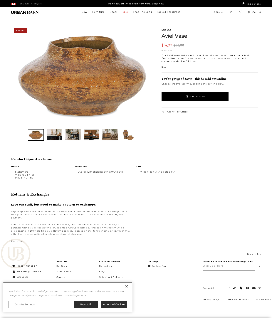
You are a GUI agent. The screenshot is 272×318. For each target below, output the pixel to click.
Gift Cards (22, 277)
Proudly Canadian (27, 266)
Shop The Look (142, 12)
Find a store (253, 3)
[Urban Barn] (16, 254)
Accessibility (263, 299)
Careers (61, 277)
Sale (125, 12)
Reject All (85, 304)
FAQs (102, 271)
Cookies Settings (25, 304)
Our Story (61, 266)
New (84, 12)
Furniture (98, 12)
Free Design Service (27, 271)
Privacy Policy (211, 299)
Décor (113, 12)
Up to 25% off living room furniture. (136, 3)
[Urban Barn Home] (25, 12)
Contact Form (159, 266)
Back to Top (254, 254)
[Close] (126, 286)
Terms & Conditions (237, 299)
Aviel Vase (174, 35)
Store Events (64, 271)
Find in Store (198, 96)
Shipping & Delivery (111, 277)
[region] (67, 297)
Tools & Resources (168, 12)
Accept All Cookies (114, 304)
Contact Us (105, 266)
